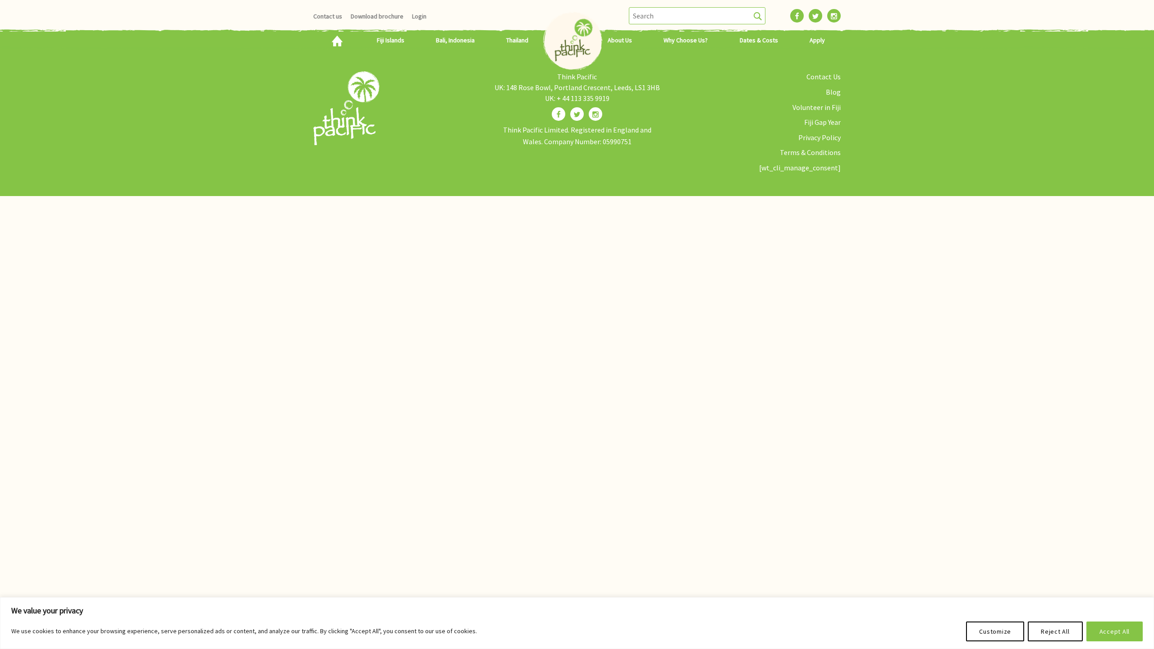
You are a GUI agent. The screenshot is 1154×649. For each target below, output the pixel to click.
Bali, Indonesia (455, 40)
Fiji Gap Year (822, 122)
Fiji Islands (390, 40)
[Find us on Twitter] (577, 114)
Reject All (1055, 631)
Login (419, 16)
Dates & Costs (759, 40)
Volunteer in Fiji (816, 107)
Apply (817, 40)
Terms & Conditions (810, 152)
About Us (620, 40)
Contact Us (823, 76)
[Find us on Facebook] (558, 114)
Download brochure (377, 16)
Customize (995, 631)
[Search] (758, 15)
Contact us (327, 16)
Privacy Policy (819, 137)
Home (337, 40)
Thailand (517, 40)
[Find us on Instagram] (595, 114)
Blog (833, 91)
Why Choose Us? (686, 40)
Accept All (1114, 631)
